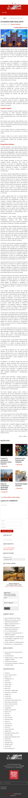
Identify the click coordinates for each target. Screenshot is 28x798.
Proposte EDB (8, 729)
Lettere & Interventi (9, 704)
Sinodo (6, 738)
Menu (3, 12)
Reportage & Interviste (10, 733)
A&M (17, 795)
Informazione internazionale (11, 700)
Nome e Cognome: (9, 602)
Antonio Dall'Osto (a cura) (21, 27)
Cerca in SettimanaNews (9, 548)
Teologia (7, 744)
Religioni (7, 731)
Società (6, 740)
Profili (6, 727)
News (6, 713)
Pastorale (7, 719)
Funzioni (7, 696)
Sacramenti (7, 735)
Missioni (6, 711)
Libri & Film (7, 706)
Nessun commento (15, 24)
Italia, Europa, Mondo (10, 702)
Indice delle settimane (8, 549)
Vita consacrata (8, 748)
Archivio (6, 673)
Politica (6, 723)
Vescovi (6, 746)
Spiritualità (7, 742)
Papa (6, 715)
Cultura (6, 684)
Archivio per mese (7, 557)
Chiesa (4, 18)
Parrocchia (7, 717)
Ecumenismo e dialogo (10, 690)
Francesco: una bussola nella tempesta (20, 460)
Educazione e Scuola (9, 692)
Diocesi (6, 686)
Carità (6, 680)
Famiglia (7, 694)
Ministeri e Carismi (9, 709)
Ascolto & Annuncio (9, 675)
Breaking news (8, 678)
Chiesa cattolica (7, 497)
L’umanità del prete (12, 631)
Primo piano (7, 725)
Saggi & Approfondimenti (10, 737)
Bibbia (6, 677)
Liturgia (6, 708)
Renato (6, 627)
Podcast (6, 721)
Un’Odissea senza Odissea (14, 618)
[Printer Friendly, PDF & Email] (23, 437)
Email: (6, 597)
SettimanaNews (10, 793)
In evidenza (7, 698)
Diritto (6, 688)
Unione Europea (16, 497)
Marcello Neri (5, 466)
